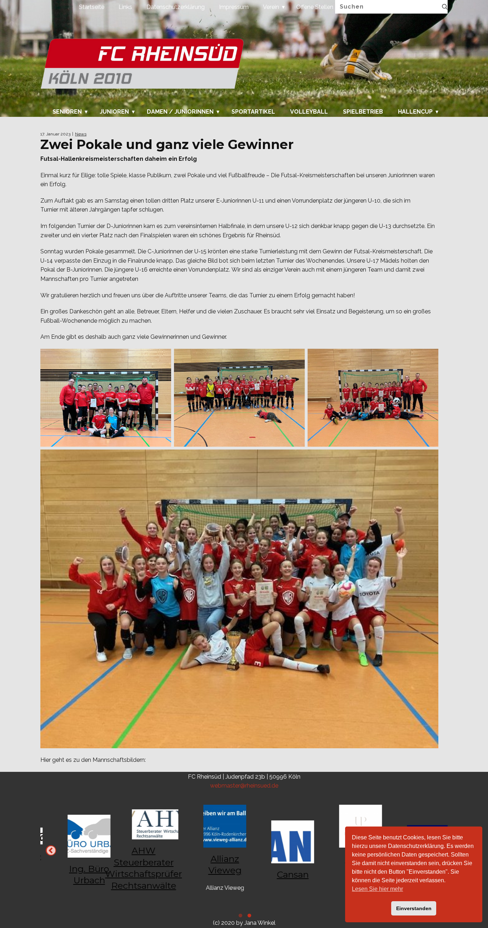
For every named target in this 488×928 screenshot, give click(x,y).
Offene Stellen (314, 7)
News (80, 134)
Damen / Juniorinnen (180, 112)
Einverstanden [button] (414, 908)
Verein (271, 7)
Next (51, 850)
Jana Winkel (259, 922)
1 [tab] (248, 916)
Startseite (91, 7)
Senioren (67, 112)
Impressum (234, 7)
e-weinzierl (142, 869)
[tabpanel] (278, 850)
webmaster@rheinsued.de (244, 785)
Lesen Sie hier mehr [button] (377, 889)
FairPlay (278, 859)
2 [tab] (239, 916)
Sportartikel (253, 112)
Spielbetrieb (363, 112)
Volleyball (309, 112)
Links (125, 7)
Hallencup (415, 112)
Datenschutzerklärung (175, 7)
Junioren (114, 112)
